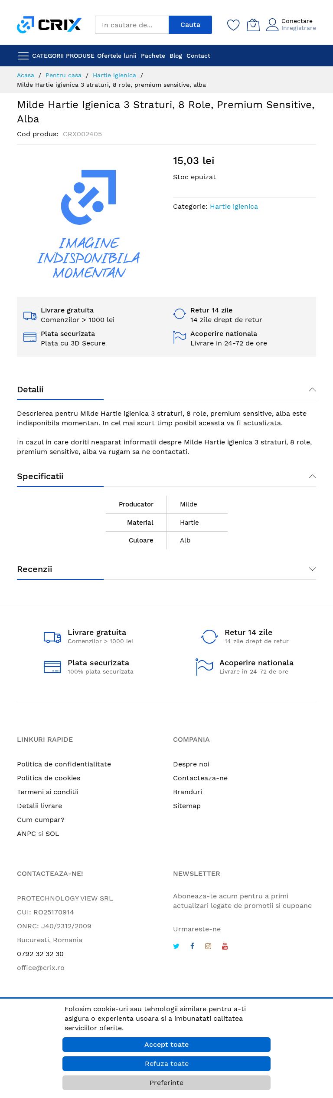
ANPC (26, 833)
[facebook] (192, 947)
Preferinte (166, 1082)
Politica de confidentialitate (64, 764)
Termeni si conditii (47, 792)
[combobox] (132, 25)
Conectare (297, 20)
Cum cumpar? (41, 819)
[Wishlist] (233, 25)
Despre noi (191, 764)
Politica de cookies (48, 778)
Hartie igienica (234, 206)
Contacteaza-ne (200, 778)
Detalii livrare (39, 806)
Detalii (30, 389)
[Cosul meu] (253, 25)
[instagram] (208, 947)
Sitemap (187, 806)
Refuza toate (167, 1063)
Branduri (187, 792)
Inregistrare (298, 27)
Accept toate (166, 1044)
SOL (52, 833)
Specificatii (40, 476)
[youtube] (225, 947)
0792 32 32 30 (40, 954)
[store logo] (49, 24)
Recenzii (34, 569)
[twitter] (176, 947)
